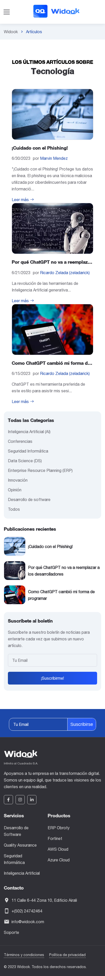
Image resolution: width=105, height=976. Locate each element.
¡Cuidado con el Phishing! (40, 148)
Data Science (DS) (25, 460)
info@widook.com (27, 921)
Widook (11, 31)
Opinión (14, 489)
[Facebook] (8, 799)
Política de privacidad (67, 955)
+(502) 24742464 (26, 911)
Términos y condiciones (24, 955)
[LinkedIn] (31, 799)
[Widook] (56, 12)
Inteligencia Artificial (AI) (29, 431)
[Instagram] (20, 799)
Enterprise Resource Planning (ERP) (40, 470)
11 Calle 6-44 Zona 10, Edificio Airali (44, 900)
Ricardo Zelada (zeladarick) (65, 272)
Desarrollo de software (29, 499)
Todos (14, 509)
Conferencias (20, 441)
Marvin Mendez (54, 158)
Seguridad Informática (28, 451)
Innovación (18, 480)
